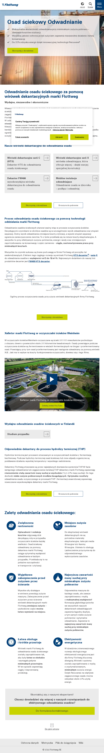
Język (82, 7)
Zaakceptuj (79, 137)
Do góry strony (52, 729)
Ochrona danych (30, 742)
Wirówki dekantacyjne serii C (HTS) (24, 163)
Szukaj (90, 7)
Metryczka (47, 742)
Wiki (81, 742)
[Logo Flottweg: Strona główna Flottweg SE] (10, 5)
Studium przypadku (18, 434)
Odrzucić (59, 137)
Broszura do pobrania (68, 205)
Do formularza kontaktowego (52, 710)
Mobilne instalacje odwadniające (73, 183)
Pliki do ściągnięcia (66, 742)
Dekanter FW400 (23, 183)
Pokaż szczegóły (22, 137)
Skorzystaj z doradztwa (22, 50)
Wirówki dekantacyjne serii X (72, 163)
